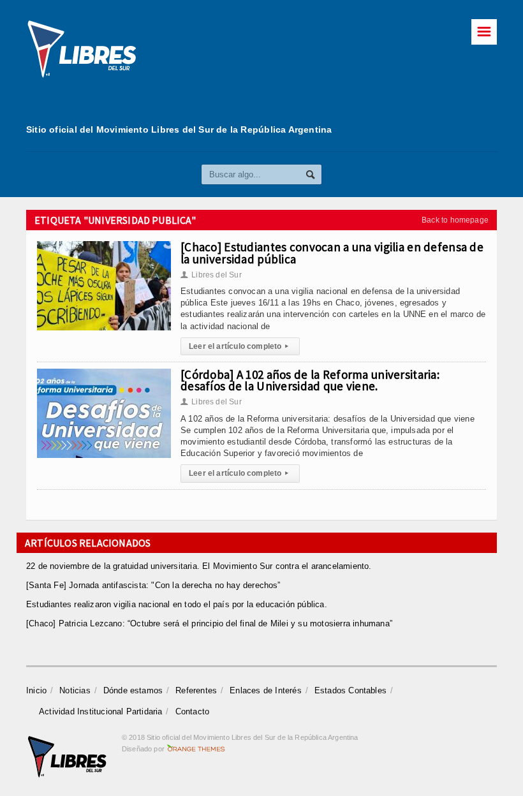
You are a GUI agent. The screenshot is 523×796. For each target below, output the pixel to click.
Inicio (36, 690)
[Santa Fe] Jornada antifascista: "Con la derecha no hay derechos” (153, 585)
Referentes (196, 690)
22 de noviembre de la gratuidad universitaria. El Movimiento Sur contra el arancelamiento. (199, 566)
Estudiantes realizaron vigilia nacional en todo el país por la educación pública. (176, 604)
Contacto (192, 711)
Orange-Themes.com (196, 749)
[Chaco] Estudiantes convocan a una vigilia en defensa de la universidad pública (331, 252)
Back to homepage (455, 220)
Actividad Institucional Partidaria (101, 711)
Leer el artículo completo (238, 346)
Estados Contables (350, 690)
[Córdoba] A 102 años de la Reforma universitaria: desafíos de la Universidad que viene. (309, 380)
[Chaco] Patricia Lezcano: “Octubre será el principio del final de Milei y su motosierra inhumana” (209, 623)
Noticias (75, 690)
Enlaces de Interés (266, 690)
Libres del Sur (211, 274)
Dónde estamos (133, 690)
